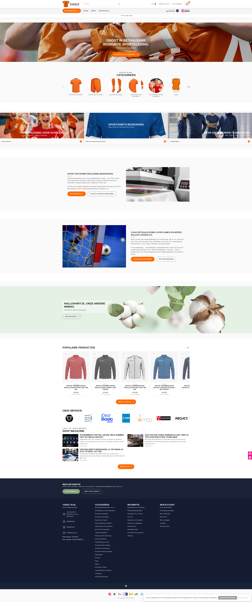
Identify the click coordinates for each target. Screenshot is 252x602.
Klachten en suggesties (134, 523)
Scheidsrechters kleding (102, 545)
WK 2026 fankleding (101, 577)
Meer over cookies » (243, 598)
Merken (93, 11)
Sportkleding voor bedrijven (136, 507)
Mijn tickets (163, 517)
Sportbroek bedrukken (102, 517)
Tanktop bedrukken (101, 533)
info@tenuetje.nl (72, 533)
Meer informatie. (76, 194)
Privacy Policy (131, 526)
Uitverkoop (98, 573)
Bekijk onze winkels (92, 491)
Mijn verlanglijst (165, 520)
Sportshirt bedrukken (101, 514)
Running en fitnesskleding (103, 536)
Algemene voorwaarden (135, 520)
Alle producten (164, 526)
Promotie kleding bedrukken (103, 551)
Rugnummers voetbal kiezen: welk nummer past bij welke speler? (102, 436)
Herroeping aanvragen (167, 511)
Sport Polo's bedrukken (102, 529)
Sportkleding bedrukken (134, 511)
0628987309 (71, 521)
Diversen (98, 558)
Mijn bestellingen (165, 514)
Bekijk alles (124, 467)
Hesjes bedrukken (100, 539)
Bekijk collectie (125, 402)
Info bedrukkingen (166, 259)
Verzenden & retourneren (135, 533)
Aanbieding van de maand (103, 570)
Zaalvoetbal (99, 555)
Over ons (130, 517)
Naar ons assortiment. (142, 259)
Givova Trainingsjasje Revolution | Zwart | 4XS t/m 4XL (105, 387)
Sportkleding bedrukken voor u (104, 507)
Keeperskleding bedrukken (103, 523)
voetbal (85, 11)
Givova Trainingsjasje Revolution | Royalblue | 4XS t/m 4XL (164, 387)
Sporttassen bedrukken (102, 548)
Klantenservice (104, 11)
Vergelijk (162, 523)
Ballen (97, 564)
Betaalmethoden (132, 529)
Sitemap (130, 536)
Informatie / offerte (101, 567)
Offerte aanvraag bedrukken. (102, 194)
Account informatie (166, 507)
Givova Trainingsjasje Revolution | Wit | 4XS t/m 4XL (135, 387)
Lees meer (83, 446)
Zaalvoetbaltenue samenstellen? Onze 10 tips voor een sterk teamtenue (166, 436)
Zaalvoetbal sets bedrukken (104, 526)
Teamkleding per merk (102, 542)
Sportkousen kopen (101, 520)
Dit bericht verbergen (227, 598)
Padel (97, 561)
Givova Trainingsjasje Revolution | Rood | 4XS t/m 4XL (76, 387)
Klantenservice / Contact (135, 514)
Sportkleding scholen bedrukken (105, 511)
